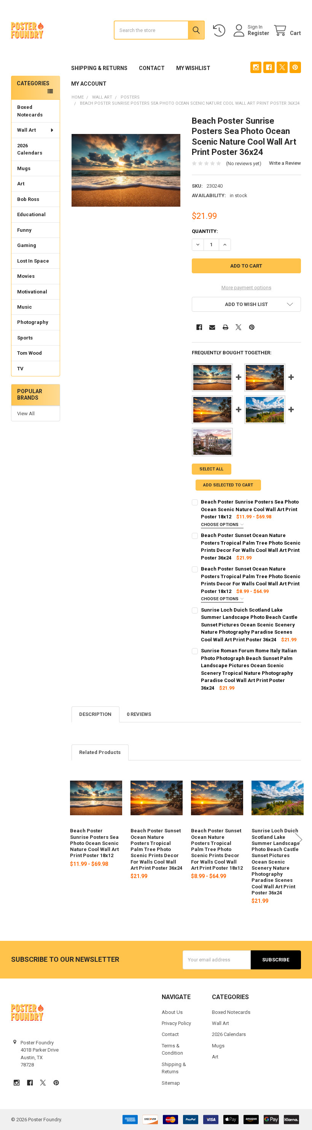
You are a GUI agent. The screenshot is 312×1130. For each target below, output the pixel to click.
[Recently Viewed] (220, 31)
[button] (246, 304)
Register (258, 33)
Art (20, 183)
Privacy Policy (176, 1023)
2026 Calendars (29, 149)
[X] (282, 67)
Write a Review (285, 163)
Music (24, 307)
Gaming (26, 245)
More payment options (246, 287)
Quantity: (205, 231)
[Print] (225, 327)
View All (26, 413)
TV (20, 368)
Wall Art (26, 130)
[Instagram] (255, 67)
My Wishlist (193, 68)
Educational (31, 214)
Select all (211, 469)
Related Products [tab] (100, 752)
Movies (26, 276)
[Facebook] (268, 67)
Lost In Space (33, 261)
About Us (172, 1012)
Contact (152, 68)
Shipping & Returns (99, 68)
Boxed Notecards (30, 111)
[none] (126, 170)
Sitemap (171, 1083)
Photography (32, 322)
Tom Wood (29, 353)
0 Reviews (139, 714)
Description (95, 714)
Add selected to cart (228, 485)
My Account (89, 84)
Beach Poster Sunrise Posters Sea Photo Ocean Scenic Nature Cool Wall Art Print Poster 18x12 (94, 843)
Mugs (23, 168)
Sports (25, 338)
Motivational (32, 292)
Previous (73, 839)
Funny (24, 230)
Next (298, 839)
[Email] (212, 327)
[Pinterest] (295, 67)
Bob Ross (28, 199)
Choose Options (220, 524)
